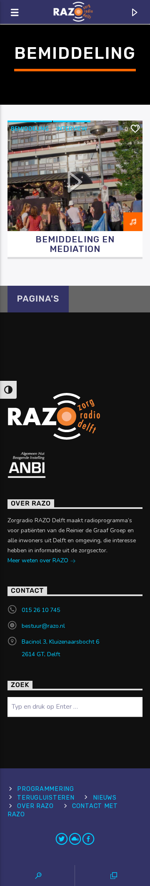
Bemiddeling (30, 129)
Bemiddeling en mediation (75, 244)
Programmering (45, 789)
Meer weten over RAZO (39, 560)
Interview (71, 129)
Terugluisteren (45, 797)
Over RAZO (35, 806)
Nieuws (105, 797)
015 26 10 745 (41, 610)
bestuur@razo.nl (43, 626)
